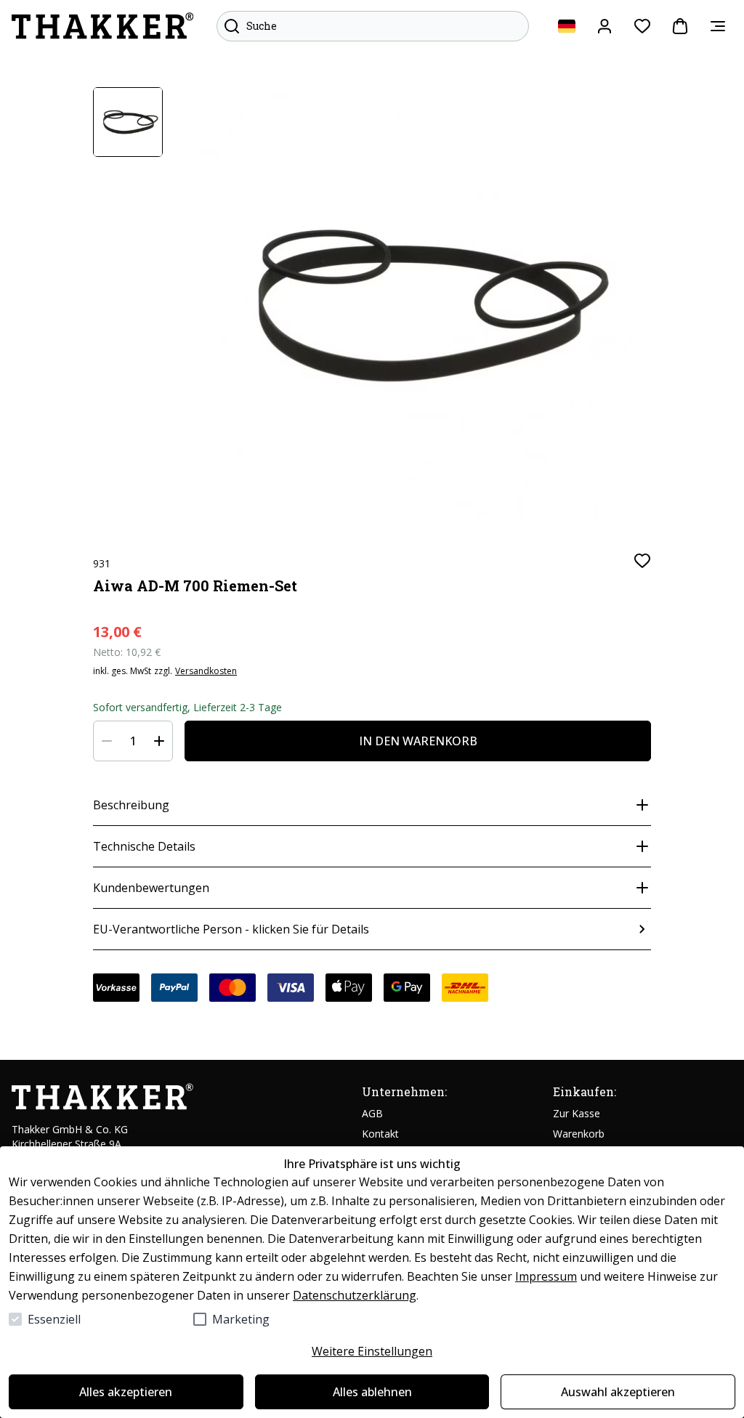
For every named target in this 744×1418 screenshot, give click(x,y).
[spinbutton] (133, 741)
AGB (372, 1113)
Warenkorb (578, 1134)
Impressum (546, 1276)
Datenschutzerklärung (354, 1295)
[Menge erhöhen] (159, 741)
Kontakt (380, 1134)
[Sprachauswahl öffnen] (566, 26)
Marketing (241, 1319)
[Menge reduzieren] (107, 741)
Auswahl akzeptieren (618, 1392)
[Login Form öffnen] (604, 26)
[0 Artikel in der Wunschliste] (642, 26)
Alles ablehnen (372, 1392)
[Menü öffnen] (717, 26)
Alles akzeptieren (125, 1392)
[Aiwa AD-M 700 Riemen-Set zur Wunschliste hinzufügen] (642, 561)
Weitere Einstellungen (372, 1351)
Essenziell (54, 1319)
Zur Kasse (576, 1113)
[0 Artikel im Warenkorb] (680, 26)
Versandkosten (206, 671)
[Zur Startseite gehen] (102, 26)
